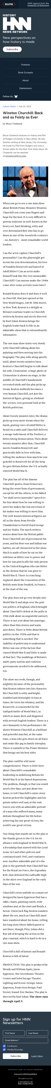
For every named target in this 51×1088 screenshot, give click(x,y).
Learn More (37, 1056)
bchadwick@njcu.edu (15, 156)
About (25, 80)
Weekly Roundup (15, 1049)
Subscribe (12, 49)
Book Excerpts (25, 72)
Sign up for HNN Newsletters (25, 1074)
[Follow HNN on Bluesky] (16, 96)
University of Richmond (38, 5)
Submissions (25, 88)
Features (25, 64)
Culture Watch (9, 106)
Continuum (12, 1046)
